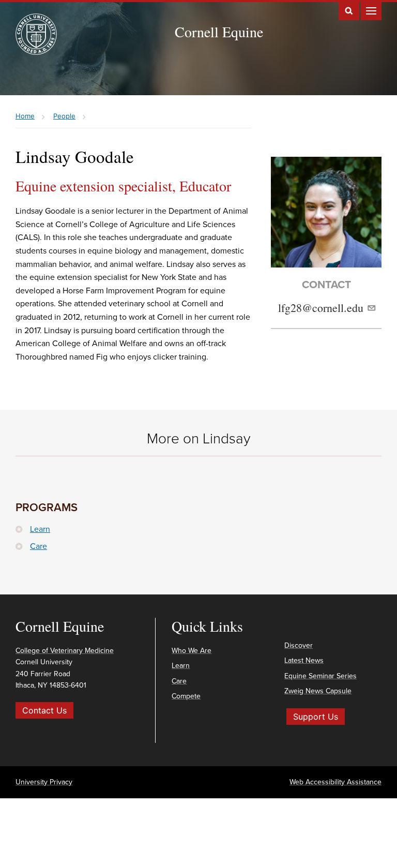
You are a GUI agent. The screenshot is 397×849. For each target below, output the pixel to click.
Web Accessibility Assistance (335, 782)
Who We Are (191, 650)
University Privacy (44, 782)
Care (38, 546)
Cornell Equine (219, 31)
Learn (40, 529)
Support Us (315, 716)
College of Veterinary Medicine (65, 650)
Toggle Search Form (349, 10)
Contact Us (44, 710)
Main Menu (371, 10)
